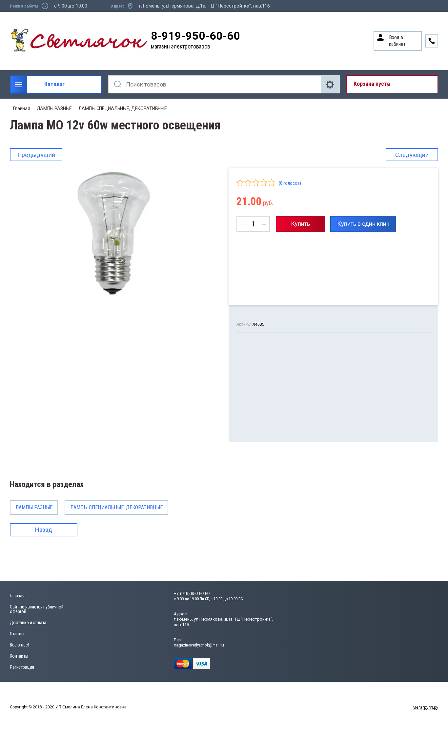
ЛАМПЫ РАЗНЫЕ (54, 108)
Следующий (412, 154)
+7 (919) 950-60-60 (192, 593)
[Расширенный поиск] (330, 84)
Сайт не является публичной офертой (37, 609)
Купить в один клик (363, 223)
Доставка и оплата (28, 622)
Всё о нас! (19, 645)
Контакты (19, 656)
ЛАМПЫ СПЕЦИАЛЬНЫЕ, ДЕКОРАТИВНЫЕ (122, 108)
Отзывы (17, 633)
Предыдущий (36, 154)
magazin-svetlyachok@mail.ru (199, 645)
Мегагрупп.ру (425, 707)
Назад (43, 529)
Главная (21, 108)
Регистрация (22, 667)
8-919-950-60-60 (195, 36)
